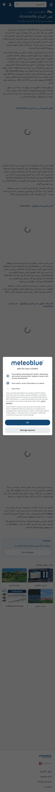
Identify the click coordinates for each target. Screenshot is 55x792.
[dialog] (27, 396)
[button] (27, 389)
